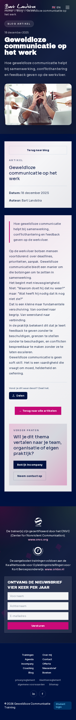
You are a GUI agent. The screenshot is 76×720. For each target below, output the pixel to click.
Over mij (47, 655)
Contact (47, 659)
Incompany (27, 663)
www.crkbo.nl (54, 569)
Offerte (46, 663)
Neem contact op (29, 476)
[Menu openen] (67, 7)
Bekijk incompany (30, 464)
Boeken (46, 672)
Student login (60, 705)
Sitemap (53, 684)
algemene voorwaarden (31, 684)
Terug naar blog (38, 150)
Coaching (28, 668)
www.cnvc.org (38, 539)
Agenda (29, 659)
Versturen (38, 625)
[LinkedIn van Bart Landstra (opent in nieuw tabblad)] (33, 693)
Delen (20, 395)
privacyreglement (25, 680)
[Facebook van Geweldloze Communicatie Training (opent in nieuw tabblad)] (42, 693)
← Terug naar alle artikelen (38, 410)
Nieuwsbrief (49, 668)
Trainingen (28, 655)
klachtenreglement (50, 680)
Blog (31, 672)
